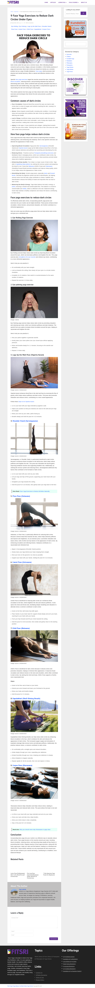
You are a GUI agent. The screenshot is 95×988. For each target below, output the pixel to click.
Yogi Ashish (14, 22)
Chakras (68, 56)
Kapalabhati (37, 29)
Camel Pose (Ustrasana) (22, 623)
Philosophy (69, 63)
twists (45, 193)
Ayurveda (68, 54)
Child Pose (30, 29)
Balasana (31, 186)
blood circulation (15, 81)
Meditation (69, 61)
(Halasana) (21, 557)
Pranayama (69, 65)
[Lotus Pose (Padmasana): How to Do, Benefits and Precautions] (18, 955)
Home (46, 2)
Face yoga (39, 71)
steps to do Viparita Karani (26, 442)
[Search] (83, 13)
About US (84, 2)
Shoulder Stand (46, 26)
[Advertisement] (34, 100)
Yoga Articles (69, 67)
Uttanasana (49, 186)
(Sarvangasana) (25, 461)
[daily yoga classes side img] (75, 116)
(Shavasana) (22, 826)
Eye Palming (22, 26)
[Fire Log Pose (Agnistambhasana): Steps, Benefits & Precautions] (34, 955)
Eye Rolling (14, 26)
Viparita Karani (23, 168)
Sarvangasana (44, 166)
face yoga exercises (21, 79)
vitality (24, 209)
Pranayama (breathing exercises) (43, 173)
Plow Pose (14, 29)
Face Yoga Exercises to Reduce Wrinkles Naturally (35, 531)
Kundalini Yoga (70, 58)
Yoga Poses (69, 71)
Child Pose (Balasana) (21, 689)
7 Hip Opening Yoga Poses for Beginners (49, 962)
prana (13, 206)
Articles (53, 2)
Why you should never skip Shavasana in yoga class (35, 890)
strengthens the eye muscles (27, 277)
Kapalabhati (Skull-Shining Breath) (26, 759)
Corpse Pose (46, 29)
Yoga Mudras (69, 69)
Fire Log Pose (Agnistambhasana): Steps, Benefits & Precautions (33, 964)
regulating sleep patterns (23, 184)
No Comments (30, 22)
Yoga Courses (73, 2)
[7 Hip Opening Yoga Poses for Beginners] (50, 955)
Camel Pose (22, 29)
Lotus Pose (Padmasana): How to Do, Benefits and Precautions (18, 963)
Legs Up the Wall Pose (34, 26)
